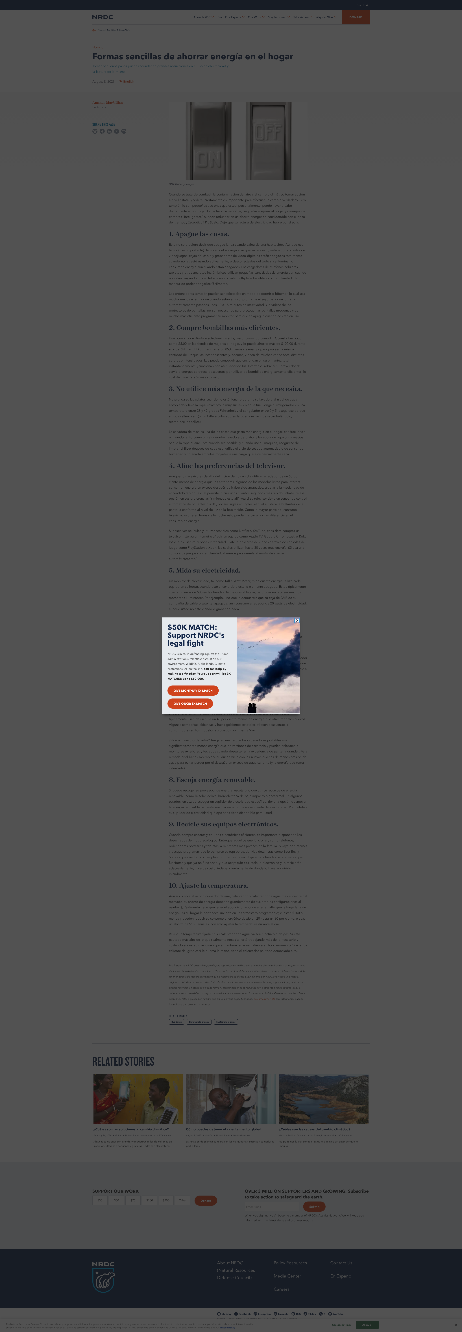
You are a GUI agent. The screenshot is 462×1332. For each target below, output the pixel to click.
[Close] (297, 620)
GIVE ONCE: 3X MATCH (190, 704)
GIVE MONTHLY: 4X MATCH (193, 691)
